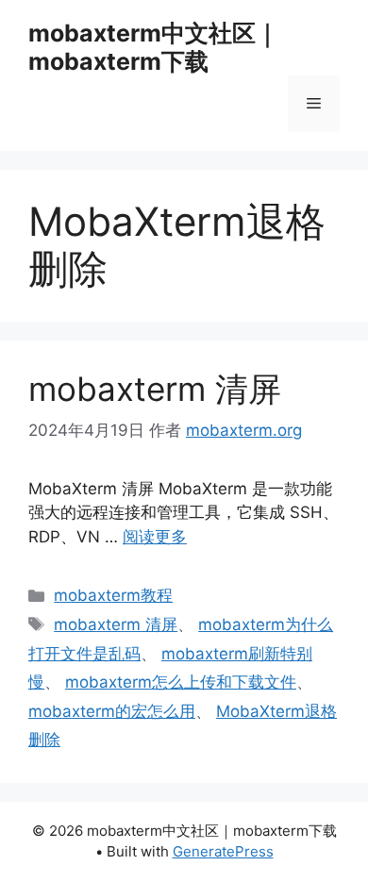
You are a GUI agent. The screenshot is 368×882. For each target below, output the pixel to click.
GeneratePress (223, 851)
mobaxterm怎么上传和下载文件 (180, 682)
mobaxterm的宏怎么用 (111, 711)
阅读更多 (155, 536)
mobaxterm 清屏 (154, 388)
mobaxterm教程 (113, 595)
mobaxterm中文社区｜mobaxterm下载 (153, 47)
